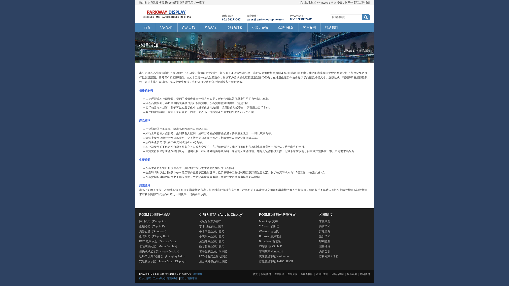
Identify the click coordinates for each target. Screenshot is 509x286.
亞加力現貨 (159, 278)
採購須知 (324, 226)
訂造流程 (324, 231)
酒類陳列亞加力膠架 (211, 241)
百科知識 (324, 256)
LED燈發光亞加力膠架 (213, 256)
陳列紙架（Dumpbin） (153, 221)
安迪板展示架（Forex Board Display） (163, 261)
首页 (147, 27)
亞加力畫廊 (260, 27)
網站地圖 (197, 274)
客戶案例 (309, 27)
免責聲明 (324, 251)
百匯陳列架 (173, 278)
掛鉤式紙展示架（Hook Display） (160, 251)
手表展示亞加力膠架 (211, 236)
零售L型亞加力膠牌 (211, 226)
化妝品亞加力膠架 (210, 221)
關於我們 (166, 27)
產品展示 (210, 27)
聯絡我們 (331, 27)
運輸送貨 (324, 246)
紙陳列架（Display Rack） (155, 236)
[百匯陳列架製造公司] (167, 18)
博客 (335, 256)
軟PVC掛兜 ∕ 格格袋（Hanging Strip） (162, 256)
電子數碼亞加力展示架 (213, 251)
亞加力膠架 (235, 27)
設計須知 (324, 236)
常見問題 (324, 221)
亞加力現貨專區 (188, 278)
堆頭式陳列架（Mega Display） (159, 246)
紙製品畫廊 (285, 27)
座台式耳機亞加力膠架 (213, 261)
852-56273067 (231, 19)
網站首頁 (350, 50)
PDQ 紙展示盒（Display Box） (158, 241)
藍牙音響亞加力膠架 (211, 246)
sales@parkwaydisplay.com (265, 19)
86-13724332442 (301, 19)
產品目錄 (188, 27)
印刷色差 (324, 241)
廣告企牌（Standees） (153, 231)
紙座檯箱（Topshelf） (152, 226)
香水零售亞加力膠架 (211, 231)
